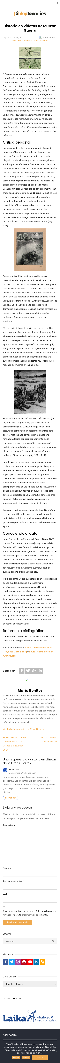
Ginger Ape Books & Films (25, 40)
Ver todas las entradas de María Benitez (23, 729)
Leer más (39, 1058)
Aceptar (16, 1057)
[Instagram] (18, 962)
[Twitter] (28, 671)
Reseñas (43, 40)
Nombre (7, 868)
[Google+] (34, 671)
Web (5, 894)
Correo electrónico (13, 881)
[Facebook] (21, 671)
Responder (10, 798)
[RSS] (42, 962)
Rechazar (26, 1057)
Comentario (9, 825)
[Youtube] (30, 962)
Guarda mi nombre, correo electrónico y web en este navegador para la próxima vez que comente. (29, 913)
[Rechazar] (56, 1051)
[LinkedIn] (40, 671)
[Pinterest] (24, 962)
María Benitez (49, 37)
